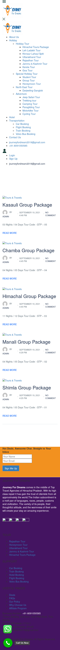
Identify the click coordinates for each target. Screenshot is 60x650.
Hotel (12, 117)
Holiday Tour (22, 43)
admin (7, 214)
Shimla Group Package (26, 387)
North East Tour (24, 87)
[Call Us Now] (7, 642)
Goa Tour (27, 70)
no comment (50, 214)
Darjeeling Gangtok (32, 90)
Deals (12, 595)
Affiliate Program (18, 608)
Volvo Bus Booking (25, 134)
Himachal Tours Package (35, 47)
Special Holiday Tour (27, 73)
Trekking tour (29, 100)
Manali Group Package (26, 341)
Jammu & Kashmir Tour (34, 63)
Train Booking (23, 130)
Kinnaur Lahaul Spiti (33, 53)
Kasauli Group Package (27, 204)
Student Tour (29, 77)
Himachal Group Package (29, 296)
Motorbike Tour (30, 110)
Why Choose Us (17, 605)
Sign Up (13, 158)
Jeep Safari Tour (31, 97)
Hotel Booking (16, 574)
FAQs (12, 598)
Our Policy (14, 601)
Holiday (13, 40)
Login (12, 155)
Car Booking (22, 124)
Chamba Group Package (28, 250)
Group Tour (28, 80)
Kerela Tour (28, 67)
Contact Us (15, 137)
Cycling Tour (29, 113)
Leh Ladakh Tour (31, 50)
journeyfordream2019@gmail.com (27, 142)
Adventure (21, 93)
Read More (9, 232)
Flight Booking (23, 127)
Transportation (16, 120)
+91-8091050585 (18, 145)
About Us (14, 37)
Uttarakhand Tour (31, 57)
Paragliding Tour (31, 107)
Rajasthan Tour (30, 60)
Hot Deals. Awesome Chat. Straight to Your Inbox (26, 450)
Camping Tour (30, 103)
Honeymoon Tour (31, 83)
